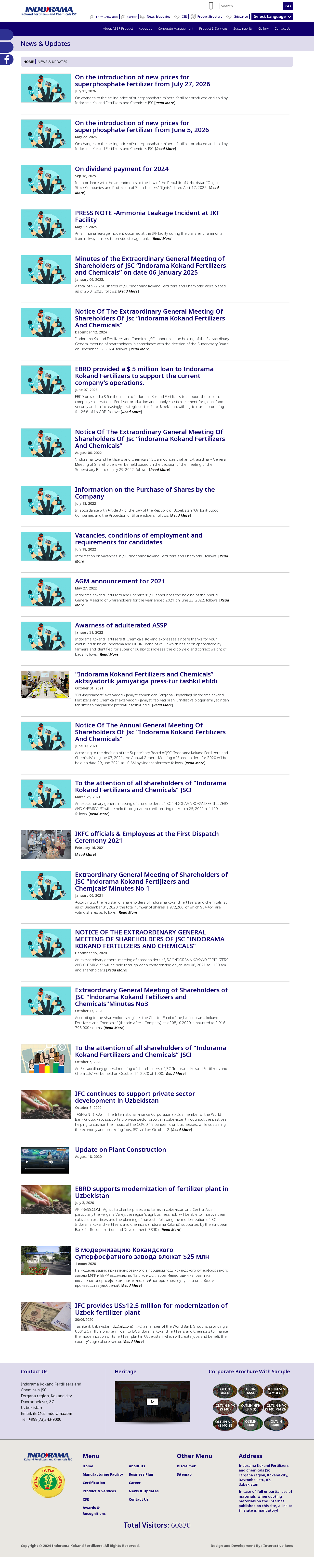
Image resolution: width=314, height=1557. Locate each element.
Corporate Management (175, 28)
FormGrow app (106, 17)
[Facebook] (5, 59)
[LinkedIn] (5, 34)
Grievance (240, 16)
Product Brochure (209, 16)
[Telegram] (5, 47)
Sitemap (184, 1474)
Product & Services (213, 28)
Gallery (263, 28)
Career (132, 17)
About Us (145, 28)
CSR (184, 16)
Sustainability (242, 28)
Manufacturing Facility (103, 1474)
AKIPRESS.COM (87, 1209)
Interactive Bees (278, 1545)
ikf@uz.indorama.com (52, 1413)
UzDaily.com (122, 1326)
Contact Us (282, 28)
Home (29, 61)
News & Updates (158, 16)
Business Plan (141, 1474)
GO (288, 5)
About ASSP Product (118, 28)
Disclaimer (186, 1466)
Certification (94, 1482)
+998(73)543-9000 (44, 1419)
